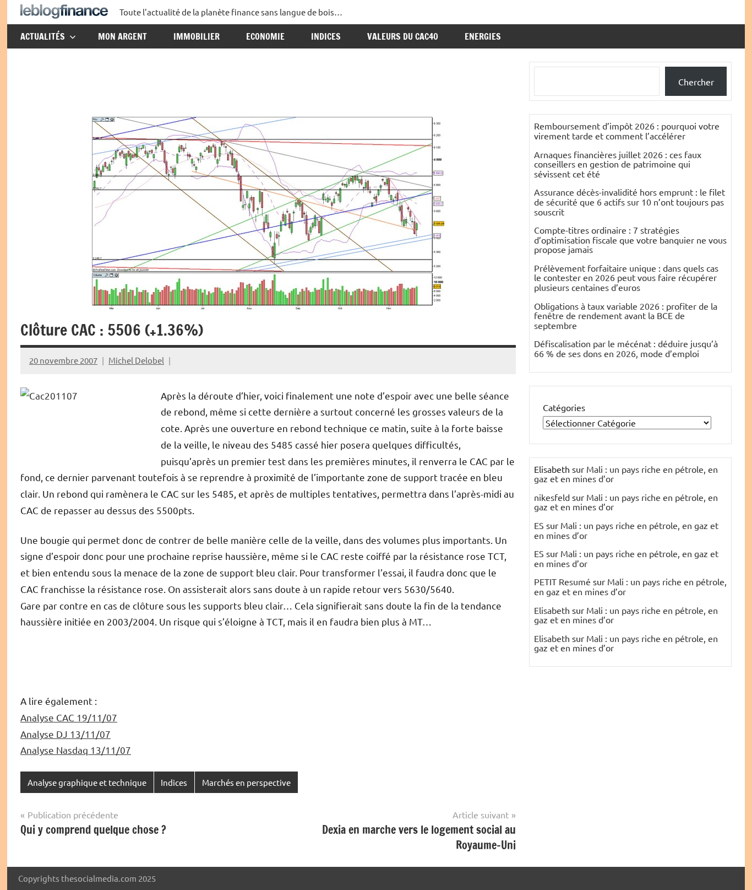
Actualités (42, 36)
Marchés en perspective (246, 782)
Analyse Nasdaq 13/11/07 (75, 750)
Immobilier (196, 36)
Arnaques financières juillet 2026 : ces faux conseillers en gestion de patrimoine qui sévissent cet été (617, 164)
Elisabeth (552, 610)
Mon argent (122, 36)
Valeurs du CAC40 (402, 36)
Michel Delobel (136, 360)
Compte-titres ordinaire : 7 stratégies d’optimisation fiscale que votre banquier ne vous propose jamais (630, 239)
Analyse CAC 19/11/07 (68, 717)
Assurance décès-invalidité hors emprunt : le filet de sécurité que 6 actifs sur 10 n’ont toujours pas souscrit (629, 201)
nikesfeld (552, 497)
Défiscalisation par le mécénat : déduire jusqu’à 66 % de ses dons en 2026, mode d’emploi (626, 348)
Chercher (696, 81)
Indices (326, 36)
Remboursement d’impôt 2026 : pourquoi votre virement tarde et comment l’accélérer (627, 130)
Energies (483, 36)
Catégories (564, 407)
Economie (265, 36)
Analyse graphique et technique (87, 782)
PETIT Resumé (562, 581)
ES (539, 525)
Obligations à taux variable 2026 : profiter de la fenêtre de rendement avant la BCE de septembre (625, 315)
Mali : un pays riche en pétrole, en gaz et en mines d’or (626, 473)
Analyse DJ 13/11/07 (65, 734)
